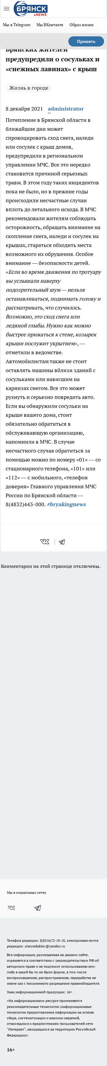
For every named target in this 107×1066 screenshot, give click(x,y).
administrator (66, 108)
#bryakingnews (66, 504)
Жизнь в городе (28, 87)
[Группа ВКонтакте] (11, 908)
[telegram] (64, 541)
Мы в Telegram (17, 24)
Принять (86, 41)
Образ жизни (82, 24)
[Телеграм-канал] (38, 908)
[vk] (45, 541)
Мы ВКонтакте (50, 24)
